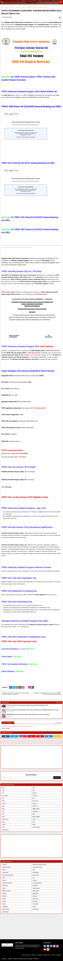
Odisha (4, 898)
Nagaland (35, 896)
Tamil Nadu (35, 904)
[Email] (23, 687)
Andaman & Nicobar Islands (39, 864)
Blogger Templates (13, 958)
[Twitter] (13, 687)
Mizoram (4, 896)
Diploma (35, 793)
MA (3, 814)
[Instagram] (29, 687)
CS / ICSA (35, 795)
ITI (3, 793)
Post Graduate (36, 827)
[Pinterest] (20, 687)
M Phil (3, 824)
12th (3, 790)
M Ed (34, 814)
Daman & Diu (36, 875)
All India (4, 864)
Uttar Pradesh (5, 909)
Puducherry (35, 898)
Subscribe (57, 777)
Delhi (3, 877)
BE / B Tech (35, 800)
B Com (4, 803)
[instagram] (23, 736)
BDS (3, 808)
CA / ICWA (4, 795)
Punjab (4, 901)
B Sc (34, 798)
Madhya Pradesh (6, 890)
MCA (3, 821)
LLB (3, 811)
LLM (34, 821)
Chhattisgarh (36, 872)
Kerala (4, 888)
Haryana (35, 880)
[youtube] (31, 736)
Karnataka (35, 885)
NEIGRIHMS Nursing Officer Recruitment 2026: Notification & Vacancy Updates (27, 714)
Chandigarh (5, 872)
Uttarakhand (36, 909)
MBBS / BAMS (36, 808)
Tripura (34, 906)
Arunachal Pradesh (37, 867)
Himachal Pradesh (7, 882)
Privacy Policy (46, 955)
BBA (3, 806)
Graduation (35, 811)
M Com (34, 819)
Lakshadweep (36, 888)
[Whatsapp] (16, 687)
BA (3, 798)
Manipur (4, 893)
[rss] (57, 736)
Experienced (5, 829)
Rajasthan (35, 901)
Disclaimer (40, 955)
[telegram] (49, 736)
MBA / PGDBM (36, 816)
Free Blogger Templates (32, 958)
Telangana (5, 906)
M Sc (3, 816)
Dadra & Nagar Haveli (7, 875)
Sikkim (4, 904)
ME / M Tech (5, 819)
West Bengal (5, 911)
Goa (34, 877)
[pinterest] (40, 736)
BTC (34, 790)
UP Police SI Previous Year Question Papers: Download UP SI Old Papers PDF (27, 705)
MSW (34, 824)
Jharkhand (5, 885)
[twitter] (14, 736)
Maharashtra (36, 890)
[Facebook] (10, 687)
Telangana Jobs (8, 7)
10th (34, 787)
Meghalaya (35, 893)
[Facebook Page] (32, 687)
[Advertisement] (31, 757)
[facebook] (6, 736)
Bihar (34, 869)
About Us (28, 955)
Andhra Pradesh (6, 867)
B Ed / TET (35, 806)
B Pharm (35, 803)
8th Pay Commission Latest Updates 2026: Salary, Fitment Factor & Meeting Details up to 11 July (32, 709)
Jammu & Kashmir (37, 882)
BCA (3, 800)
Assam (4, 869)
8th (3, 787)
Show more (59, 702)
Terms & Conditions (56, 955)
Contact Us (34, 955)
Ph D (3, 827)
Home (2, 7)
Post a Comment (6, 728)
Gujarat (4, 880)
